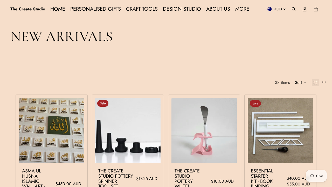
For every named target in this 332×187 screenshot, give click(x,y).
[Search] (293, 9)
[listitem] (242, 9)
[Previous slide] (26, 130)
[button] (301, 82)
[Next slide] (76, 130)
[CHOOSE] (76, 155)
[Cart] (316, 9)
